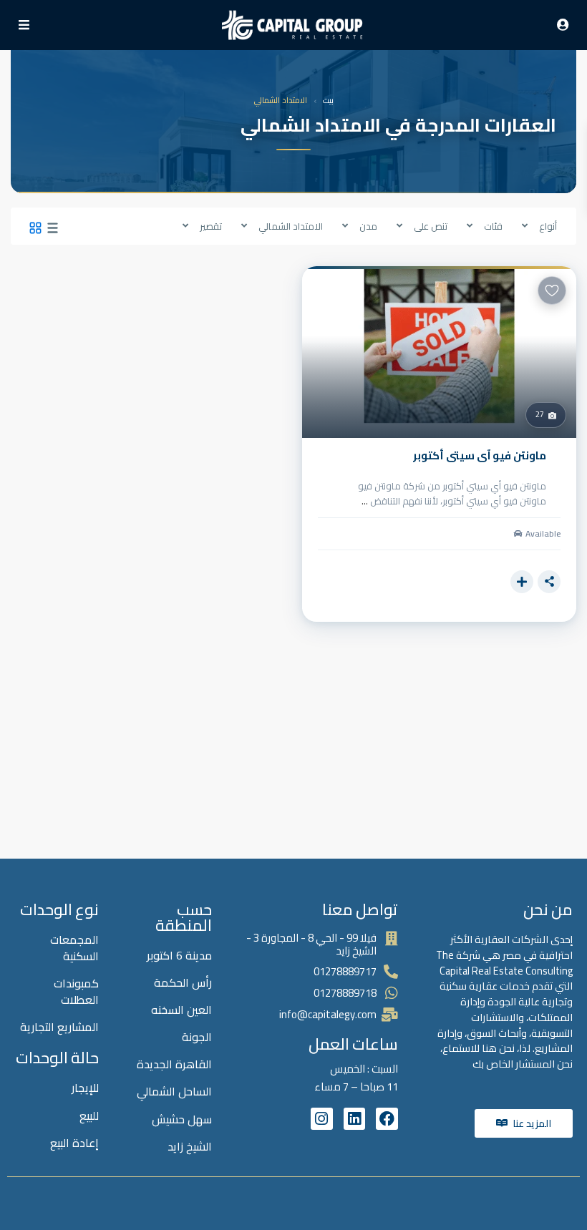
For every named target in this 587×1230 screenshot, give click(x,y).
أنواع (548, 226)
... (365, 500)
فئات (493, 226)
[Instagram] (322, 1119)
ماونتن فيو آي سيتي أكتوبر (479, 455)
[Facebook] (387, 1119)
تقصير (211, 226)
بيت (328, 100)
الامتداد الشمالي (290, 226)
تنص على (430, 226)
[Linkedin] (355, 1119)
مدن (368, 226)
